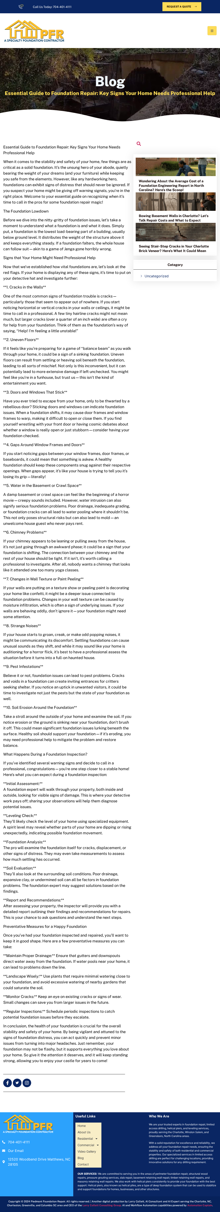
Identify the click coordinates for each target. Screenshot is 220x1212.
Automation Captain (199, 1205)
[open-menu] (212, 30)
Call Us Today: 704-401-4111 (52, 7)
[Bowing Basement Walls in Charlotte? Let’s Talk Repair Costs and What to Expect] (176, 201)
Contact (83, 1164)
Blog (81, 1158)
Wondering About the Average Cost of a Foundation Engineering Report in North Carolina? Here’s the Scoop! (171, 185)
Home (82, 1125)
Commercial (86, 1145)
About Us (84, 1132)
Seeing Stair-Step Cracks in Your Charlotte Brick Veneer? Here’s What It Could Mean (174, 248)
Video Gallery (87, 1151)
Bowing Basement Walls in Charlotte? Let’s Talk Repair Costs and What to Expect (173, 218)
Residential (85, 1138)
